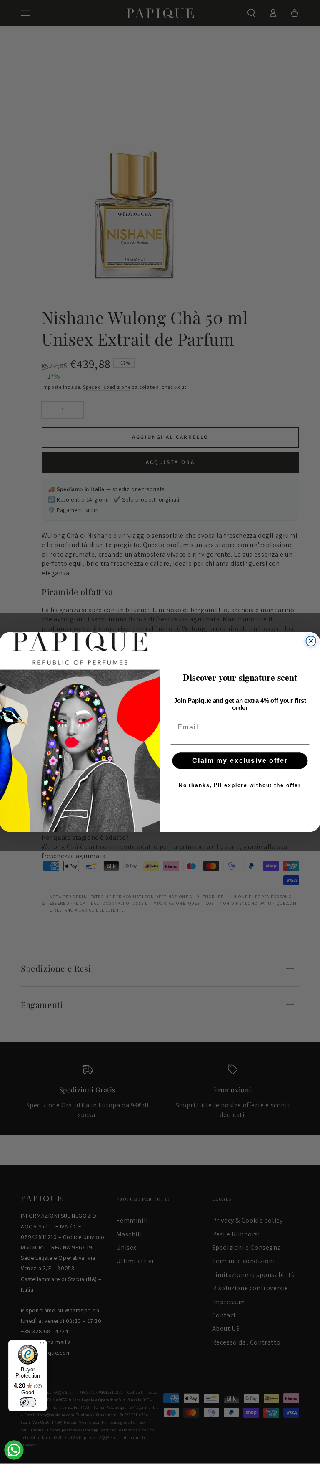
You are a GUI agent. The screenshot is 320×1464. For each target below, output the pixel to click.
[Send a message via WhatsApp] (14, 1450)
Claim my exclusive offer (240, 760)
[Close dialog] (311, 641)
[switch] (28, 1402)
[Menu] (42, 1345)
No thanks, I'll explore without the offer (240, 785)
